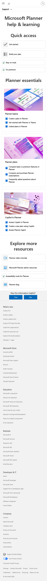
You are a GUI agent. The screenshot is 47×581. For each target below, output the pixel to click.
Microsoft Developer (9, 480)
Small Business (8, 464)
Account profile (8, 352)
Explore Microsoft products (11, 336)
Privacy (25, 568)
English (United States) (14, 554)
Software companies (9, 501)
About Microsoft (8, 522)
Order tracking (7, 369)
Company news (8, 526)
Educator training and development (14, 414)
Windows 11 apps (8, 340)
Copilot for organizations (11, 327)
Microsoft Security (9, 439)
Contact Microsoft (15, 568)
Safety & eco (16, 572)
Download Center (8, 356)
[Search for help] (9, 3)
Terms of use (33, 568)
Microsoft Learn (8, 484)
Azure (5, 476)
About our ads (34, 572)
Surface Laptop (8, 315)
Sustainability (7, 547)
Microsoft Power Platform (11, 451)
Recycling (25, 572)
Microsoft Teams (8, 456)
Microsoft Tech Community (11, 493)
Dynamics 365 (7, 443)
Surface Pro (6, 311)
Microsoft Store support (10, 360)
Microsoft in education (10, 393)
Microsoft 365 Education (11, 406)
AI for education (8, 423)
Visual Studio (7, 505)
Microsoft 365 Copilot (10, 460)
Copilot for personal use (10, 332)
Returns (5, 365)
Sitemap (5, 568)
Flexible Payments (8, 381)
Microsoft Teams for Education (12, 402)
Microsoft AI (7, 435)
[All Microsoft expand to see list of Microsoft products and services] (3, 3)
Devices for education (10, 398)
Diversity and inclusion (10, 538)
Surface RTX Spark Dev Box (11, 323)
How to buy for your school (11, 410)
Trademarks (7, 572)
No (30, 297)
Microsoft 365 (7, 447)
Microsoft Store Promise (10, 377)
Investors (6, 534)
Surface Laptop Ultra (9, 319)
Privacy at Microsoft (9, 530)
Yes (15, 297)
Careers (5, 517)
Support (6, 9)
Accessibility (7, 543)
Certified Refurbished (10, 373)
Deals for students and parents (13, 418)
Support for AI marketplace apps (13, 489)
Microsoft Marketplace (10, 497)
